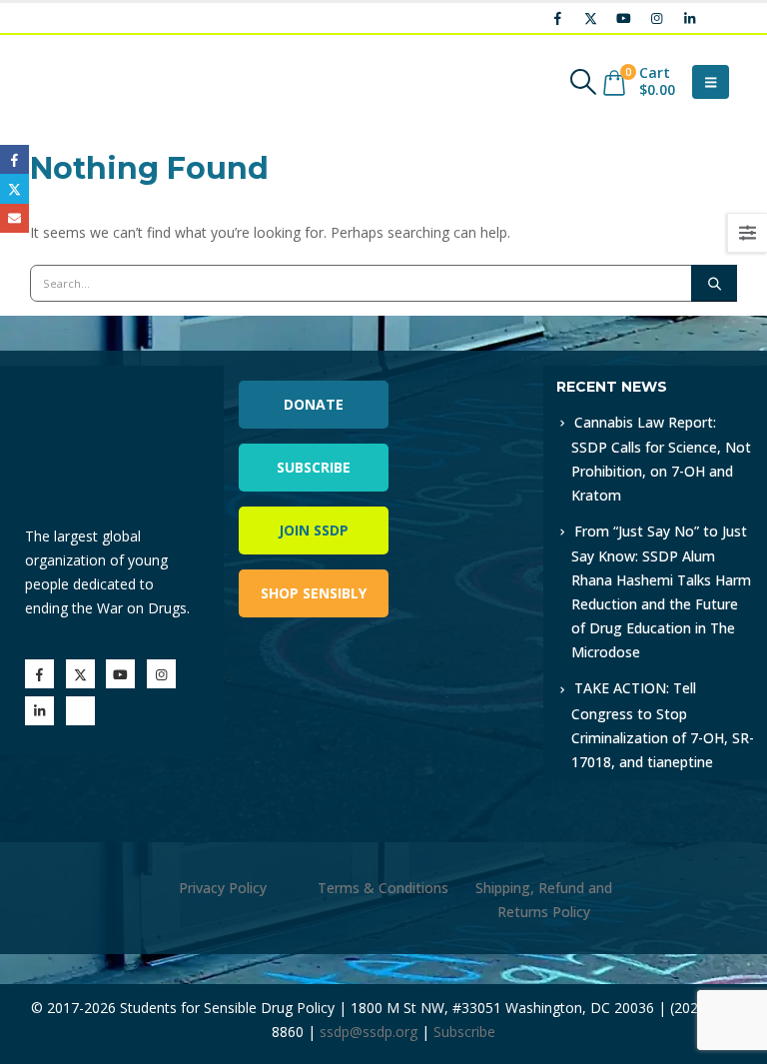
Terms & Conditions (383, 887)
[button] (583, 82)
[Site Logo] (85, 82)
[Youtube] (623, 18)
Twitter (14, 188)
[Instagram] (656, 18)
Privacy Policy (223, 887)
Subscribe (314, 467)
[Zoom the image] (463, 377)
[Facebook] (557, 18)
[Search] (714, 283)
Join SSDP (314, 530)
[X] (590, 18)
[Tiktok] (722, 18)
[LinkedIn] (689, 18)
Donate (314, 404)
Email (14, 218)
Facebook (14, 159)
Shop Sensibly (314, 592)
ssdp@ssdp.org (368, 1031)
